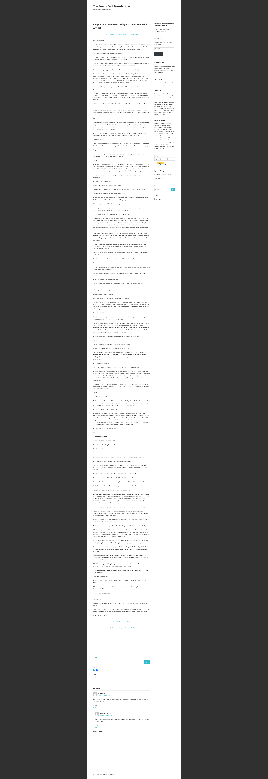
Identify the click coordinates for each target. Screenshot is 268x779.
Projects (121, 17)
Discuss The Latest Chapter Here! (121, 622)
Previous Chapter (109, 35)
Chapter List (122, 35)
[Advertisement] (121, 644)
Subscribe (158, 54)
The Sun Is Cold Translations (111, 6)
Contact (114, 17)
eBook (146, 662)
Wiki (101, 17)
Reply (94, 707)
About (107, 17)
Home (95, 17)
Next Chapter (134, 35)
